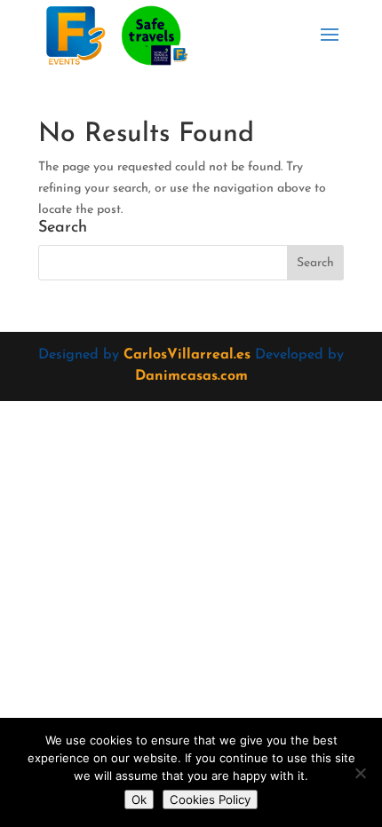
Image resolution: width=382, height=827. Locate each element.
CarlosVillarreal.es (187, 355)
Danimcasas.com (191, 376)
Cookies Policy (210, 799)
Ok (139, 799)
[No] (360, 773)
